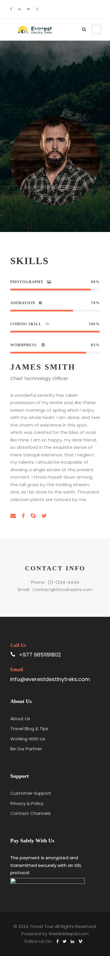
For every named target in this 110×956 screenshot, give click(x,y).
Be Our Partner (26, 749)
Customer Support (30, 793)
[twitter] (28, 9)
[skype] (33, 516)
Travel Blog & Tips (29, 728)
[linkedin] (19, 9)
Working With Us (27, 739)
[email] (13, 516)
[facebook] (11, 9)
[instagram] (37, 9)
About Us (20, 719)
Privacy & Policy (26, 803)
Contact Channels (30, 813)
